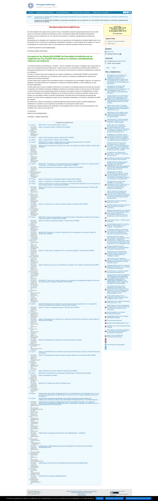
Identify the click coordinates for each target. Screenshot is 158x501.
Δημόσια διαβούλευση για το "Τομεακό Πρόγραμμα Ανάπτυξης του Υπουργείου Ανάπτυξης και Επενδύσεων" (118, 267)
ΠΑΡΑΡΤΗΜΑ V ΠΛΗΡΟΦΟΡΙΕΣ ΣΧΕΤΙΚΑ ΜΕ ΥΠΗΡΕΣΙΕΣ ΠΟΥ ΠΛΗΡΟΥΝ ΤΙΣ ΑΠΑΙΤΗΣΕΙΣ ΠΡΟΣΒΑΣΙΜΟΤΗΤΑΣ (65, 447)
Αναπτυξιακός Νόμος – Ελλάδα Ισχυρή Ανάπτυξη (118, 220)
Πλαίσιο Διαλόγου (81, 495)
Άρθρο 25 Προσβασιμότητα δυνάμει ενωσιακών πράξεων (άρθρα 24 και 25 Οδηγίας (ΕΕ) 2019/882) (67, 355)
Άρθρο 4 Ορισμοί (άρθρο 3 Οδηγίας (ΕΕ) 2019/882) (53, 139)
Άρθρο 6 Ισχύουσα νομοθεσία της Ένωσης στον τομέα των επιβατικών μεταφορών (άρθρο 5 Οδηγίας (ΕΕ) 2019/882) (69, 146)
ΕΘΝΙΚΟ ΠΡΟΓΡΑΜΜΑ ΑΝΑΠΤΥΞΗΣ (118, 323)
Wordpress (113, 495)
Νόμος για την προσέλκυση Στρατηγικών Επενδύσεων (115, 336)
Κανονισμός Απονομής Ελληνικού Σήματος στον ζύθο (117, 201)
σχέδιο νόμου (111, 43)
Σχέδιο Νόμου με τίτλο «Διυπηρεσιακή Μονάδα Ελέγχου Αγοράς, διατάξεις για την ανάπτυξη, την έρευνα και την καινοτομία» (118, 307)
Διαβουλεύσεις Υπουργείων (101, 12)
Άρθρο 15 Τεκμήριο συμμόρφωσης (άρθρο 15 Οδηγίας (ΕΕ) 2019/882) (59, 220)
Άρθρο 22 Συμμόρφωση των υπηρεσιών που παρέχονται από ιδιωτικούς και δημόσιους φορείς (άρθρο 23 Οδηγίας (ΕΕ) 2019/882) (69, 320)
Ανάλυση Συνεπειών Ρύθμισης (116, 41)
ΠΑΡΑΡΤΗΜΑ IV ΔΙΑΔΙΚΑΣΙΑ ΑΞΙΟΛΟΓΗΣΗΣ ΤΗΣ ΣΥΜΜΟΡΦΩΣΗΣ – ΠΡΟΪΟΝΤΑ (62, 433)
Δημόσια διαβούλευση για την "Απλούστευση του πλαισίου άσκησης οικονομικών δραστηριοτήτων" (118, 247)
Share (114, 68)
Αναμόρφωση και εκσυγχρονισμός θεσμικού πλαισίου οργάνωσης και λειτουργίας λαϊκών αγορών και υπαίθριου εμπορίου (117, 254)
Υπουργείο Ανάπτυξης (45, 4)
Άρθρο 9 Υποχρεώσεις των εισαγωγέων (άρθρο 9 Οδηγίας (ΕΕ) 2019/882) (60, 179)
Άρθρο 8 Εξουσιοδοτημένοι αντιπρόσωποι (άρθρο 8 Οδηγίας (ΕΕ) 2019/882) (61, 167)
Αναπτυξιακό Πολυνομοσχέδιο (116, 344)
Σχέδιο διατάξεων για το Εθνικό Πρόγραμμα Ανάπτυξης (116, 313)
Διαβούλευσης (122, 61)
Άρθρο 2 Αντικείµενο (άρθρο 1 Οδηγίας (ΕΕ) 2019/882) (54, 127)
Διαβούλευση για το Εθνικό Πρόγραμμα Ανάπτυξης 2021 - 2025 (118, 302)
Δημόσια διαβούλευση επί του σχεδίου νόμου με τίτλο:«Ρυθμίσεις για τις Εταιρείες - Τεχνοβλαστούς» (118, 225)
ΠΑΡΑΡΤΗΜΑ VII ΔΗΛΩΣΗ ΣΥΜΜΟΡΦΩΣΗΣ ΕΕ (52, 476)
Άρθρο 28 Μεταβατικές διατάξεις (48, 375)
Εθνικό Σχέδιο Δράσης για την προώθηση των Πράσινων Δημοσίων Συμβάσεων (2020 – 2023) (117, 297)
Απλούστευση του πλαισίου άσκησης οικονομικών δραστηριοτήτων (117, 271)
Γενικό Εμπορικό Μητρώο (114, 320)
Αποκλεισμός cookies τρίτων (114, 498)
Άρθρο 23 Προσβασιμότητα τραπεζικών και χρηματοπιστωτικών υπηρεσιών (60, 340)
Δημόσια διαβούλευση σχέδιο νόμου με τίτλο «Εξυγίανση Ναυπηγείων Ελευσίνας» (118, 206)
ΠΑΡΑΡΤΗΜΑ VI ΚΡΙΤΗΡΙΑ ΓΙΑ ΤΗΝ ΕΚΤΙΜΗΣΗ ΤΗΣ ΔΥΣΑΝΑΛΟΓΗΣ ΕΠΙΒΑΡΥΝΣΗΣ (63, 463)
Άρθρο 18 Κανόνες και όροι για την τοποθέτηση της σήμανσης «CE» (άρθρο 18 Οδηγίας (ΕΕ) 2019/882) (69, 265)
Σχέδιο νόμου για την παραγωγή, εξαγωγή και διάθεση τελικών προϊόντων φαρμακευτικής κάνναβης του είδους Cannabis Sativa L (118, 260)
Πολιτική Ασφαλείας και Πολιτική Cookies (81, 492)
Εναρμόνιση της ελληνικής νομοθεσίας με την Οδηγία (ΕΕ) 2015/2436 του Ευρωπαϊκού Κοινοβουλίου (118, 331)
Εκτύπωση (110, 51)
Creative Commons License (117, 491)
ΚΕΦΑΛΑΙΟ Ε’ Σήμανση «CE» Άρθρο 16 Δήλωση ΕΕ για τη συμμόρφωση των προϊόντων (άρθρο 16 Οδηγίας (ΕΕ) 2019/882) (67, 233)
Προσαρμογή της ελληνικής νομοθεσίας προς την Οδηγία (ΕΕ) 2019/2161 (118, 158)
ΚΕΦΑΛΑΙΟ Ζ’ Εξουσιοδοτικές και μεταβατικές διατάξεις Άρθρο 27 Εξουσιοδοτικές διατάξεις (65, 373)
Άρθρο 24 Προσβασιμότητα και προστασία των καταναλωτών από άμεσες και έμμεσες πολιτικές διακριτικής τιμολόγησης (69, 352)
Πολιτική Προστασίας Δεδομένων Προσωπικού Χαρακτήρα (82, 491)
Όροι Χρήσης (81, 494)
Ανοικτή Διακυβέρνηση (62, 12)
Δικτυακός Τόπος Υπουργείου (81, 12)
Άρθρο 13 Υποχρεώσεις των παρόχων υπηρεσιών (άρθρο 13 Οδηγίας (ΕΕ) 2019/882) (63, 204)
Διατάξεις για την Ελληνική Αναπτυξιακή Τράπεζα (118, 326)
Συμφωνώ (99, 498)
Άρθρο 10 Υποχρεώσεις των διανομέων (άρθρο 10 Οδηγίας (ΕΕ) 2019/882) (60, 181)
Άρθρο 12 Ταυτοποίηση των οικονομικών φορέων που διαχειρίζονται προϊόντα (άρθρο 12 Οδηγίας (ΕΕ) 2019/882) (68, 188)
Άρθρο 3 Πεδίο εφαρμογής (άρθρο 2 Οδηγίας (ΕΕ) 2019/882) (56, 137)
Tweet (108, 68)
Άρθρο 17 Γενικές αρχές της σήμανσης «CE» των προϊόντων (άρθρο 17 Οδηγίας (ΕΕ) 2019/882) (66, 250)
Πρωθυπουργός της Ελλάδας (44, 12)
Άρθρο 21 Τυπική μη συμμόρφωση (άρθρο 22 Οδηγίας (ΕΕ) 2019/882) (59, 307)
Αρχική (31, 12)
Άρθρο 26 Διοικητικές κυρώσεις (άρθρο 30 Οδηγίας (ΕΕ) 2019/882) (58, 370)
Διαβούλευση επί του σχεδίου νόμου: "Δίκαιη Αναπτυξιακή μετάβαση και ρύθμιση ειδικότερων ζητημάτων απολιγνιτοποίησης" (117, 114)
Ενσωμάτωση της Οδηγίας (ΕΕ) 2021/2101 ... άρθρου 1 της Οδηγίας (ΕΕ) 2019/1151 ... (117, 154)
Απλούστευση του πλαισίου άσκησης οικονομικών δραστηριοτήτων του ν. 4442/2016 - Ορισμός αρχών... (117, 121)
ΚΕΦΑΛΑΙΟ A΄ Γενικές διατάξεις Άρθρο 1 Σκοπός (53, 125)
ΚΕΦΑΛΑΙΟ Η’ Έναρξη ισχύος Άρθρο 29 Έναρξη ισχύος (55, 383)
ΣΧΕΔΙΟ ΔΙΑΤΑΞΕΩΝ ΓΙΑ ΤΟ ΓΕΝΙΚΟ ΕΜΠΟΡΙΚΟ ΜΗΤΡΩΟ (117, 317)
